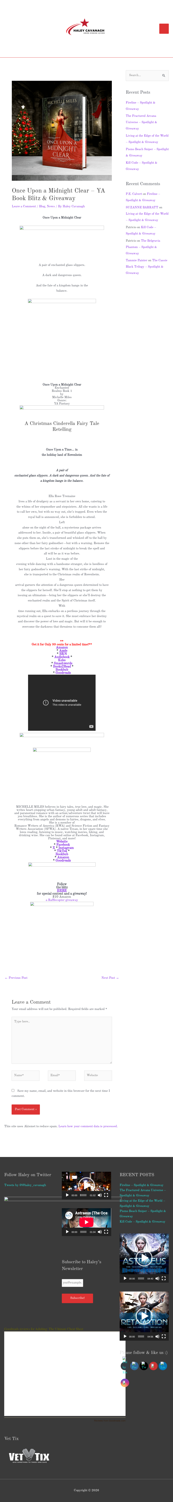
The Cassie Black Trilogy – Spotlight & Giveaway (146, 267)
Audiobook (62, 657)
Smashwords (63, 663)
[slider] (83, 1195)
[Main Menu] (164, 29)
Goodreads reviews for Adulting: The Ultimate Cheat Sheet (43, 1329)
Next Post (110, 978)
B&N (63, 654)
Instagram (66, 848)
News (51, 206)
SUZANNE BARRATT (142, 207)
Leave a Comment (24, 206)
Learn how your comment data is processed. (88, 1126)
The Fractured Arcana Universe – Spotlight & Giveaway (141, 122)
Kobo (62, 660)
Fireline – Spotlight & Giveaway (142, 1185)
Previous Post (16, 978)
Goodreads (63, 673)
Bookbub (61, 669)
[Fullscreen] (106, 1195)
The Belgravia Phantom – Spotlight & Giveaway (143, 247)
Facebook (63, 845)
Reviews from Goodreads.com (110, 1420)
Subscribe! (77, 1298)
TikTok (62, 851)
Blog (42, 206)
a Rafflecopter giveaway (62, 900)
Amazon (62, 647)
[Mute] (100, 1195)
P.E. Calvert (134, 194)
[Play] (67, 1195)
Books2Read (62, 666)
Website (62, 841)
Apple (63, 651)
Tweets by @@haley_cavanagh (25, 1185)
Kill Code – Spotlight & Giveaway (142, 1221)
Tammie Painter (136, 260)
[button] (86, 1185)
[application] (86, 1185)
